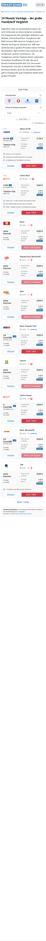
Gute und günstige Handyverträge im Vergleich (26, 11)
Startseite (6, 11)
